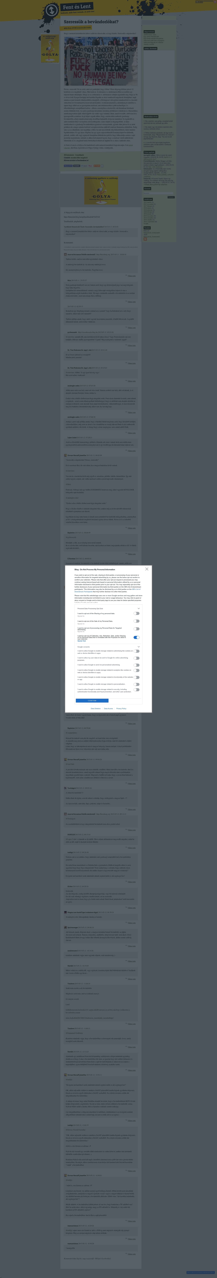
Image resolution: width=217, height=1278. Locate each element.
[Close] (147, 570)
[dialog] (108, 639)
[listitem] (108, 608)
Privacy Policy (121, 708)
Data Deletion (96, 708)
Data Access (108, 708)
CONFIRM (92, 701)
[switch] (136, 613)
